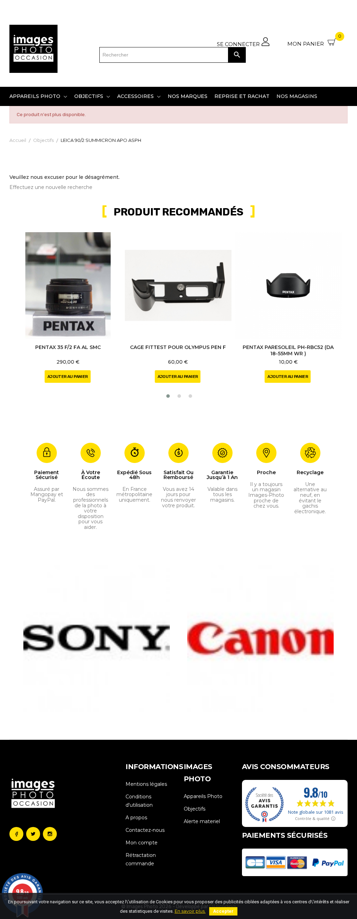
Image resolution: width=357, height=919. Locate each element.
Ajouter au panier (67, 376)
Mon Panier (314, 41)
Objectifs (194, 809)
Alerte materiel (202, 821)
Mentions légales (146, 784)
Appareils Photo (203, 796)
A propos (136, 817)
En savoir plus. (190, 911)
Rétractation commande (141, 859)
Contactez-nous (145, 830)
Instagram (50, 834)
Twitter (33, 834)
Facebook (16, 834)
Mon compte (142, 843)
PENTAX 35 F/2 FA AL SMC (68, 347)
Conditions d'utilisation (139, 800)
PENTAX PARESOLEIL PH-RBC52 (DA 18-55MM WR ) (288, 350)
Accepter (223, 911)
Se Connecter (239, 44)
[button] (168, 396)
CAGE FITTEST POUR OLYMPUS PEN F (178, 347)
